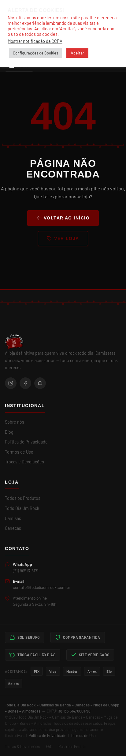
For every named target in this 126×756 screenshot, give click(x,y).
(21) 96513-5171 (26, 570)
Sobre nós (14, 422)
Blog (9, 432)
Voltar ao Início (67, 217)
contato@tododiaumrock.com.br (41, 587)
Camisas (13, 518)
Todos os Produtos (22, 498)
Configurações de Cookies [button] (35, 53)
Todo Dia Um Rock (22, 508)
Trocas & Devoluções (22, 746)
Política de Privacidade (26, 441)
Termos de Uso (19, 452)
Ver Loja (66, 238)
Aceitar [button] (77, 52)
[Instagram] (11, 383)
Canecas (13, 528)
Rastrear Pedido (72, 746)
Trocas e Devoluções (24, 461)
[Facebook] (25, 383)
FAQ (49, 746)
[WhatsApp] (40, 383)
